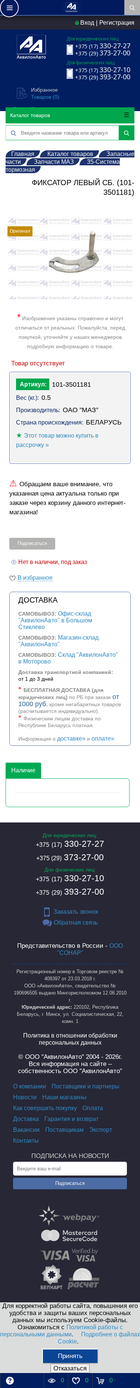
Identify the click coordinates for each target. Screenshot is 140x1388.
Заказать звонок (75, 912)
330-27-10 (70, 878)
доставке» (71, 738)
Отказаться (70, 1368)
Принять (70, 1356)
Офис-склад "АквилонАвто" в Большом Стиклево (55, 620)
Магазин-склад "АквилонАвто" (58, 640)
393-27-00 (70, 892)
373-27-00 (70, 857)
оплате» (102, 738)
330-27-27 (70, 844)
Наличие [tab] (23, 770)
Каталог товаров (30, 115)
